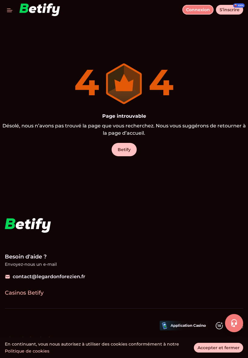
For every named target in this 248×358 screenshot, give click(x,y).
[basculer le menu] (9, 9)
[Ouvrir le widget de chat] (234, 323)
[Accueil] (37, 10)
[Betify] (27, 226)
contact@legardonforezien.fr (49, 276)
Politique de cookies (27, 351)
